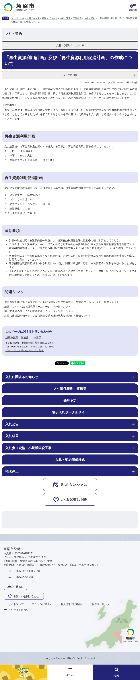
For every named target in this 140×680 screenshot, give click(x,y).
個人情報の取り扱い (72, 604)
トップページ (17, 18)
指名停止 (12, 471)
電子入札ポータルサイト (70, 412)
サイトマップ (16, 604)
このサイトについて (19, 610)
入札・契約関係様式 (70, 460)
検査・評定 (65, 18)
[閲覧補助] (132, 7)
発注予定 (70, 400)
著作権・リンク (101, 604)
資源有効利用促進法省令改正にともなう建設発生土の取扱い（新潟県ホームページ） (52, 301)
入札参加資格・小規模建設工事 (28, 448)
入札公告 (12, 424)
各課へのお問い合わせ (26, 596)
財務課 (24, 337)
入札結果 (12, 436)
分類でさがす (33, 18)
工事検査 (77, 18)
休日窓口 (18, 586)
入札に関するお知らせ (21, 377)
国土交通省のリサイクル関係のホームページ (29, 311)
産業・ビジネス (49, 18)
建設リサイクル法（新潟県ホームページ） (28, 306)
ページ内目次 (70, 75)
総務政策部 (11, 337)
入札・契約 (89, 18)
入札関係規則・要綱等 (70, 389)
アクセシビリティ (42, 604)
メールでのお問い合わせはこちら (24, 350)
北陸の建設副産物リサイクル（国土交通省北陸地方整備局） (38, 315)
